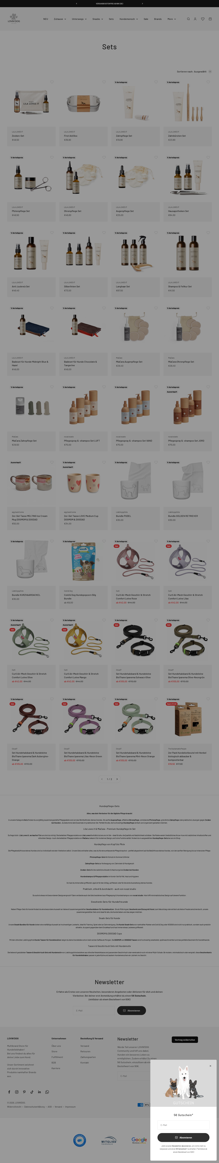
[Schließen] (210, 1065)
